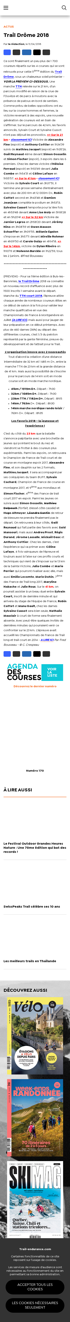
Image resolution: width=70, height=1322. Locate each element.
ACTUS (9, 27)
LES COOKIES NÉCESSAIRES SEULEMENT (35, 1305)
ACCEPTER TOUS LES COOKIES (35, 1287)
